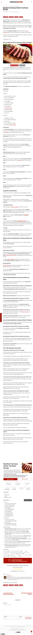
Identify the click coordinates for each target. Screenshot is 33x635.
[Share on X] (1, 316)
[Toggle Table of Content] (9, 39)
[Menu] (1, 2)
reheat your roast (24, 311)
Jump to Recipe (15, 65)
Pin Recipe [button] (25, 479)
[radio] (14, 569)
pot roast (19, 160)
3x (30, 500)
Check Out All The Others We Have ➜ (19, 561)
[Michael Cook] (5, 577)
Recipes (6, 6)
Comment (5, 603)
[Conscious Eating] (16, 2)
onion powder (9, 107)
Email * (20, 616)
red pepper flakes (14, 206)
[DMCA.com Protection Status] (17, 632)
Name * (5, 616)
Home (3, 6)
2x (27, 500)
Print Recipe (22, 65)
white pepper (13, 124)
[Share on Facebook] (1, 314)
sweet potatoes (11, 259)
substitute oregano (22, 220)
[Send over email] (1, 321)
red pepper (26, 214)
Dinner (8, 6)
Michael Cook (6, 10)
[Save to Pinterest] (1, 317)
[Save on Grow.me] (1, 319)
